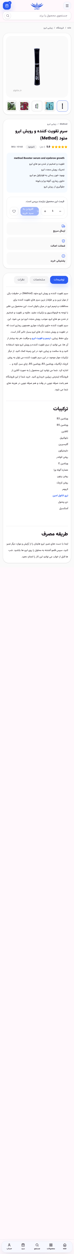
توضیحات (59, 280)
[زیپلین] (37, 5)
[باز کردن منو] (67, 6)
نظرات (21, 280)
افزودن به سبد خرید (28, 211)
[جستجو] (7, 15)
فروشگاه (60, 28)
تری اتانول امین (60, 496)
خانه (69, 28)
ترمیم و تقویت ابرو (41, 338)
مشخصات (39, 280)
